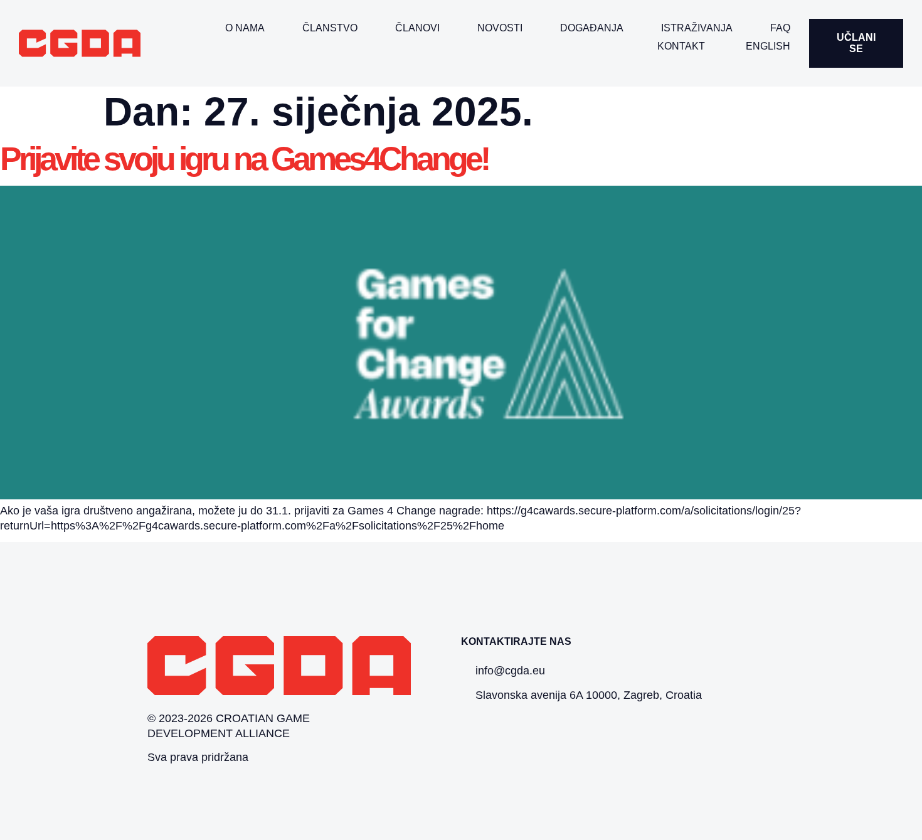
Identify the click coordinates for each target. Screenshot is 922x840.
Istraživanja (697, 28)
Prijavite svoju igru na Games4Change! (244, 159)
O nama (245, 28)
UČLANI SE (856, 43)
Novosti (499, 28)
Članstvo (330, 28)
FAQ (780, 28)
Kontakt (681, 46)
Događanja (591, 28)
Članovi (417, 28)
